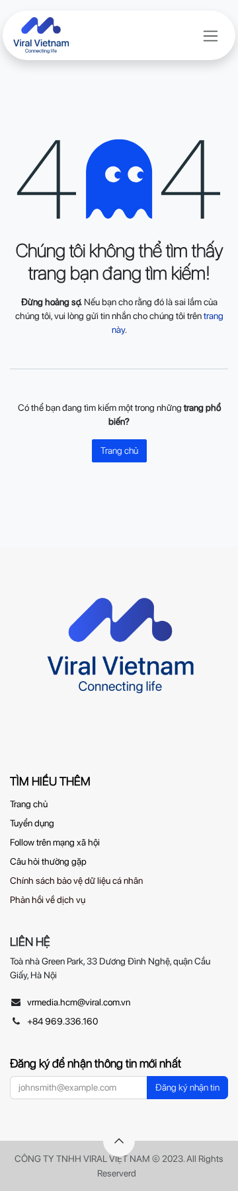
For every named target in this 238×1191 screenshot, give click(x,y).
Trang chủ (119, 450)
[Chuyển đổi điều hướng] (210, 35)
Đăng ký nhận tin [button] (187, 1087)
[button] (119, 1141)
